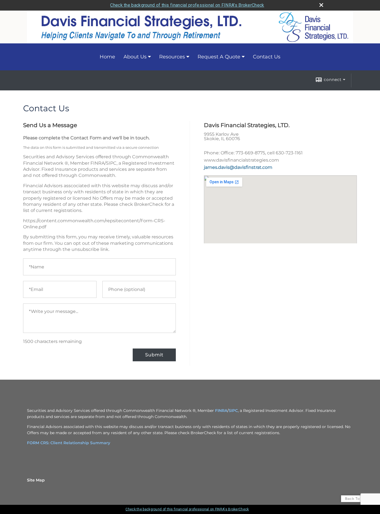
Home (107, 57)
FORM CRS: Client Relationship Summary (68, 442)
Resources (172, 57)
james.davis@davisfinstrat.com (238, 167)
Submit (154, 354)
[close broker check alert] (321, 5)
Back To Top (357, 498)
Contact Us (266, 57)
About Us (135, 57)
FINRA (221, 410)
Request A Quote (219, 57)
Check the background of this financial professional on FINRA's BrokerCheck (187, 5)
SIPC (233, 410)
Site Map (36, 480)
